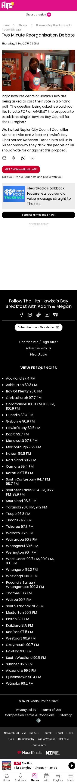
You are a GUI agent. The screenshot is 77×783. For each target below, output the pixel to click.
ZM (24, 733)
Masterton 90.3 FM (21, 612)
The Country (38, 745)
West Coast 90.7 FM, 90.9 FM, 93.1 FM (30, 561)
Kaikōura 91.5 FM (19, 625)
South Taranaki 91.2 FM (24, 606)
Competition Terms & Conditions (30, 715)
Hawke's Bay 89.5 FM (23, 427)
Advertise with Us (38, 348)
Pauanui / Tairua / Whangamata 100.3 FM (25, 584)
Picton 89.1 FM (17, 619)
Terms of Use (51, 710)
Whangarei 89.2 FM (22, 569)
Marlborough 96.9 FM (23, 447)
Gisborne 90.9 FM (20, 421)
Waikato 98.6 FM (19, 533)
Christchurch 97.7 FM (23, 397)
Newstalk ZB (11, 733)
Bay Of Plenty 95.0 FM (24, 391)
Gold (11, 739)
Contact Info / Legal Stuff (38, 342)
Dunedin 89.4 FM (19, 414)
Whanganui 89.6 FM (22, 545)
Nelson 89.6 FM (18, 453)
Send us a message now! (38, 200)
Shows (22, 25)
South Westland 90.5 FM (26, 657)
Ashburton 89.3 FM (21, 384)
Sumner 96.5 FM (19, 664)
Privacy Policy (26, 710)
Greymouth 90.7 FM (22, 644)
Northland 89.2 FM (21, 460)
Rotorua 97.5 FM (19, 472)
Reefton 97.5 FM (19, 631)
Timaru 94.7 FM (18, 520)
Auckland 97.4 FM (20, 378)
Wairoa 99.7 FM (18, 599)
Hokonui (64, 739)
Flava (70, 733)
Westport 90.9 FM (21, 638)
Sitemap (66, 715)
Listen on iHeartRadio (38, 765)
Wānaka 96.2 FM (19, 683)
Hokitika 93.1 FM (18, 651)
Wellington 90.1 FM (21, 552)
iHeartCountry (26, 739)
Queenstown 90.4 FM (23, 677)
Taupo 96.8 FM (18, 513)
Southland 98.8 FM (21, 500)
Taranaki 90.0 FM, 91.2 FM (26, 507)
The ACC (34, 733)
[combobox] (32, 158)
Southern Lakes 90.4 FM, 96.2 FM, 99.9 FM (29, 492)
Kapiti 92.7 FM (17, 434)
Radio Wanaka (47, 739)
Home (5, 25)
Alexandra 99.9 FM (21, 670)
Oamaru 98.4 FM (20, 466)
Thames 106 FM (19, 593)
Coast (59, 733)
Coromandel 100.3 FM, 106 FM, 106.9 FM (30, 406)
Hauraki (47, 733)
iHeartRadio (38, 354)
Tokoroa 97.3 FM (19, 526)
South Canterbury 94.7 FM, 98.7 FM (28, 481)
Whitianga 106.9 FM (21, 576)
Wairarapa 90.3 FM (21, 539)
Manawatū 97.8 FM (21, 440)
